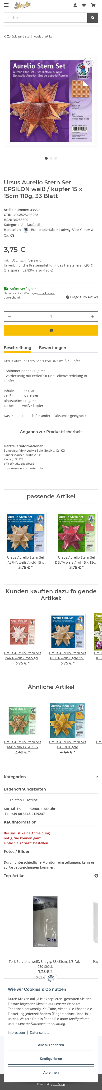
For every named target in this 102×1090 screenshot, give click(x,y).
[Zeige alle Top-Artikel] (96, 876)
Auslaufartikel (32, 224)
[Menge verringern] (9, 316)
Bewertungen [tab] (52, 348)
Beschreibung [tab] (17, 348)
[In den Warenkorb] (7, 51)
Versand (35, 260)
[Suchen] (92, 18)
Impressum (16, 1032)
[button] (75, 5)
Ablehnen (51, 1072)
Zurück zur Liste (18, 36)
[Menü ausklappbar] (6, 3)
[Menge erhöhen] (93, 316)
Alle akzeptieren (51, 1045)
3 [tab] (55, 158)
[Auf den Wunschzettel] (88, 63)
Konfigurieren (51, 1059)
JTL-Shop (59, 1084)
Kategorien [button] (15, 777)
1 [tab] (46, 158)
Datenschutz (40, 1032)
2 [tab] (51, 158)
